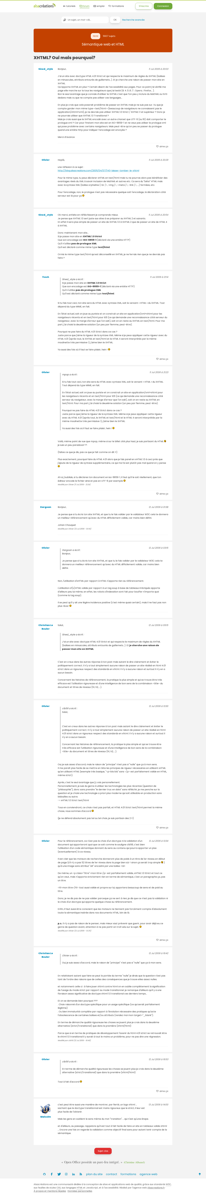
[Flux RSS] (81, 1174)
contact (111, 1174)
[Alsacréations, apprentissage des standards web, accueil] (45, 7)
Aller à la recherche (51, 4)
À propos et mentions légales (50, 1191)
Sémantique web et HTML (103, 44)
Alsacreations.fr (156, 1187)
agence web (148, 1174)
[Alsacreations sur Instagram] (66, 1174)
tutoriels (70, 6)
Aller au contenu (27, 4)
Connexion (163, 6)
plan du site (94, 1174)
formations (117, 6)
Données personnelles (80, 1191)
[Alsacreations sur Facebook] (52, 1174)
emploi (100, 6)
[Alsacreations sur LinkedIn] (73, 1174)
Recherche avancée (133, 19)
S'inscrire (144, 6)
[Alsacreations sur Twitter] (59, 1174)
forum (85, 6)
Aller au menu (7, 4)
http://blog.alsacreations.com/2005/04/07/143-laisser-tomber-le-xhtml (98, 170)
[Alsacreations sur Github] (44, 1174)
